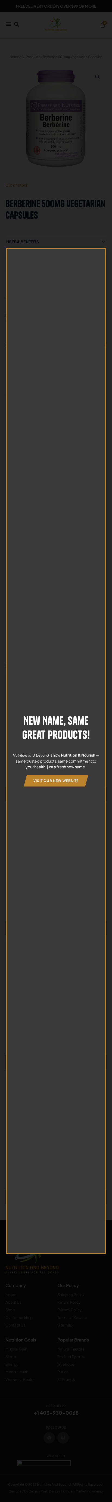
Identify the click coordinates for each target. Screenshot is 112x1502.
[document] (56, 751)
